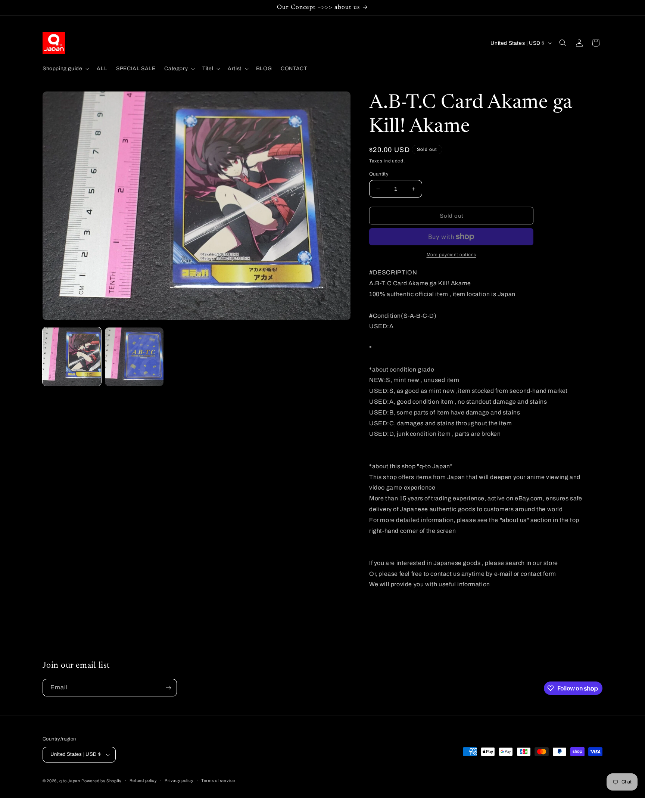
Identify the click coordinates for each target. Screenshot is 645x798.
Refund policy (143, 780)
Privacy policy (179, 780)
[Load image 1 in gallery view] (72, 356)
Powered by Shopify (101, 781)
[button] (65, 69)
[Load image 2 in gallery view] (134, 356)
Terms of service (218, 780)
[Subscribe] (168, 687)
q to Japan (69, 781)
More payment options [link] (451, 254)
